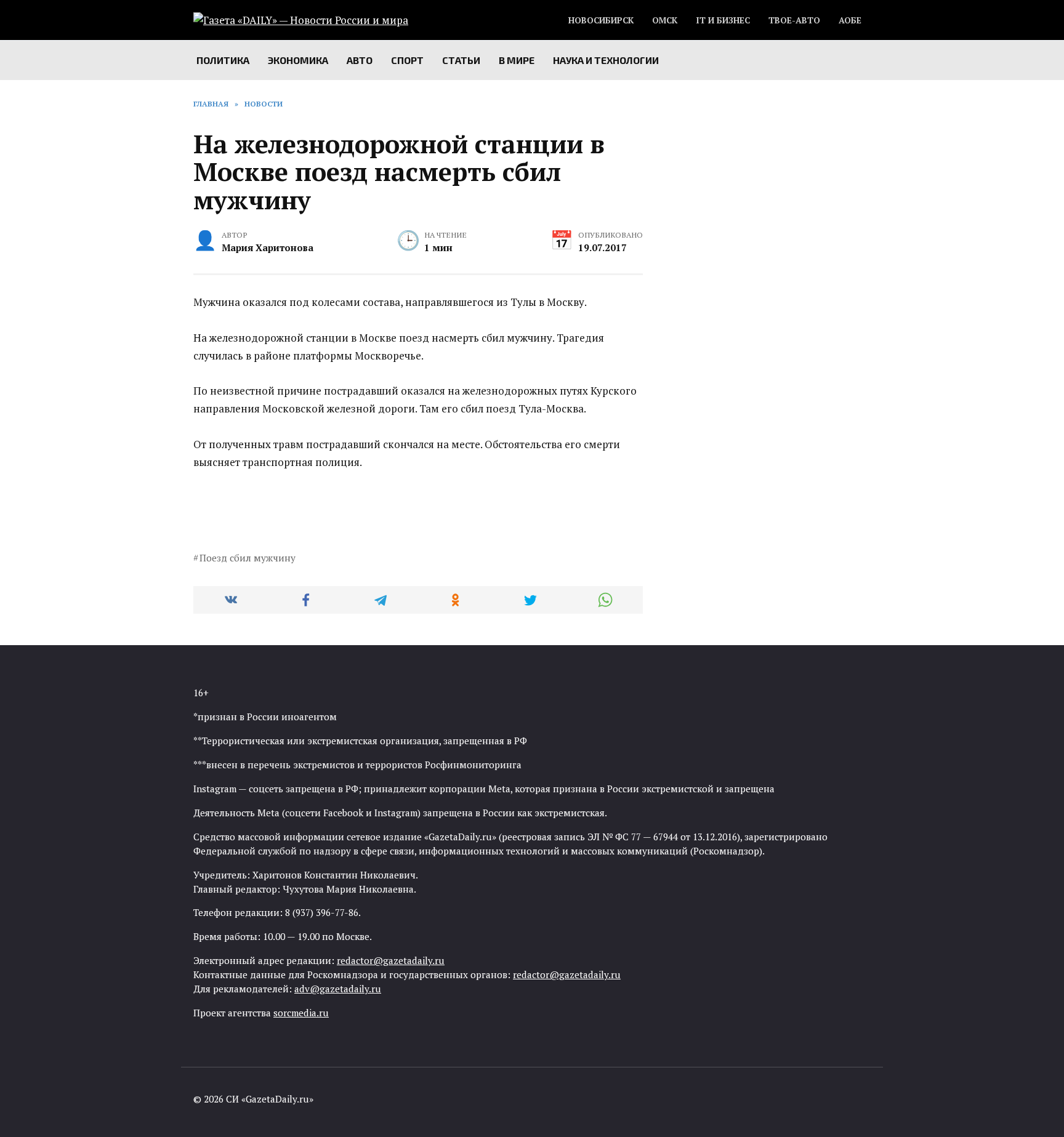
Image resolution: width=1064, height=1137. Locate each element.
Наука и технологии (606, 60)
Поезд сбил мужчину (248, 558)
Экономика (298, 60)
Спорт (407, 60)
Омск (664, 20)
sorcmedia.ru (301, 1012)
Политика (222, 60)
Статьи (461, 60)
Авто (360, 60)
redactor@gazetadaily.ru (391, 960)
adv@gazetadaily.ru (337, 988)
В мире (516, 60)
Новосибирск (601, 20)
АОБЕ (850, 20)
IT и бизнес (723, 20)
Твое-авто (794, 20)
